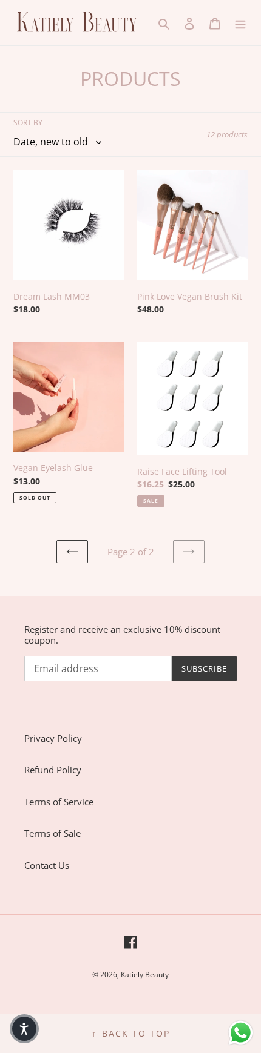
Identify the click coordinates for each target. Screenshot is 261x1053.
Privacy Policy (53, 738)
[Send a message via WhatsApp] (240, 1032)
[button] (24, 1028)
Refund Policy (52, 770)
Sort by (27, 122)
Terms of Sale (52, 833)
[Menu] (240, 23)
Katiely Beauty (145, 974)
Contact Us (46, 865)
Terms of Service (58, 802)
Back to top (131, 1033)
